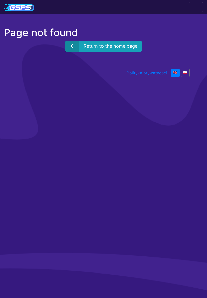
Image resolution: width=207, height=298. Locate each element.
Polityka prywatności (147, 73)
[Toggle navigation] (196, 7)
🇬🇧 (175, 73)
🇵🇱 (185, 73)
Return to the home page (110, 46)
